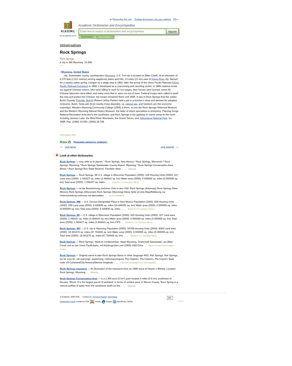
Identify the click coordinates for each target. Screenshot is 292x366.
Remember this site (122, 19)
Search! (172, 31)
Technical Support (99, 297)
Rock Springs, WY (70, 228)
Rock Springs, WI (70, 215)
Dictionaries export (67, 302)
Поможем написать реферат (90, 142)
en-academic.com (68, 36)
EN (174, 19)
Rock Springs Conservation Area (78, 278)
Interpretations (105, 37)
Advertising (112, 297)
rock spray (70, 147)
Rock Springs (67, 161)
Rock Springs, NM (70, 201)
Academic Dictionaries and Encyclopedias (106, 25)
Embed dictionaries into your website (153, 19)
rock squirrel (167, 147)
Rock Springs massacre (73, 268)
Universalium (87, 37)
